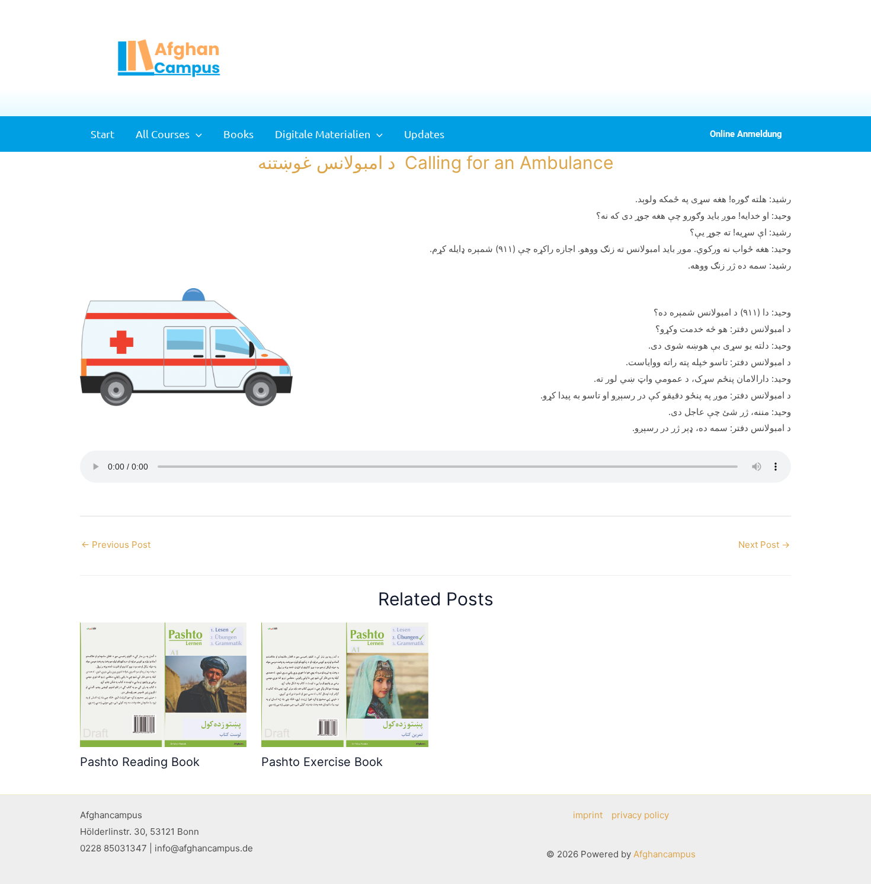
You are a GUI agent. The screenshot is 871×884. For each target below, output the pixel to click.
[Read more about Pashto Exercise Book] (344, 684)
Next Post (764, 544)
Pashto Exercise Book (322, 762)
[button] (784, 58)
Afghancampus (664, 854)
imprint (588, 815)
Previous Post (115, 544)
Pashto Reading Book (140, 762)
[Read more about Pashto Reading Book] (163, 684)
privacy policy (640, 815)
